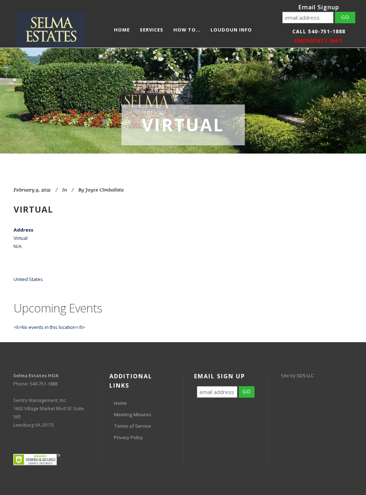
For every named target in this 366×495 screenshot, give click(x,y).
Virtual (33, 209)
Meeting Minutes (132, 414)
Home (120, 403)
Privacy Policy (128, 437)
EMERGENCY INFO (319, 40)
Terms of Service (132, 426)
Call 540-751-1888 (318, 31)
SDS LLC (305, 375)
